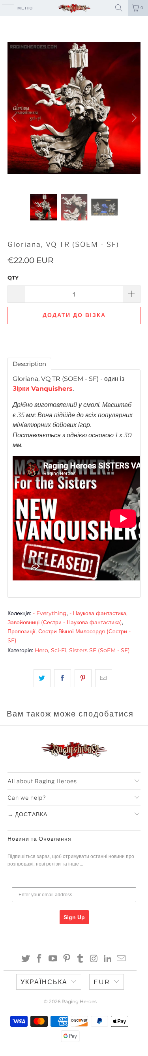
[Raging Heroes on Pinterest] (67, 959)
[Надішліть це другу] (103, 678)
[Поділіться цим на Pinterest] (83, 678)
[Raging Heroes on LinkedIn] (108, 959)
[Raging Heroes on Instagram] (94, 959)
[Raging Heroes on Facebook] (39, 959)
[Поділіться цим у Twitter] (42, 678)
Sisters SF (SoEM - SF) (99, 650)
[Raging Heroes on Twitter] (26, 959)
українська (44, 982)
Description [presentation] (29, 364)
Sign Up (74, 917)
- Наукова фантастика (97, 613)
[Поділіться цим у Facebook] (62, 678)
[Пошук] (118, 8)
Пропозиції (21, 631)
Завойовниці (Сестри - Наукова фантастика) (64, 622)
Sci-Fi (58, 650)
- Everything (50, 613)
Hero (41, 650)
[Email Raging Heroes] (121, 959)
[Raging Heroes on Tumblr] (80, 959)
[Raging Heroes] (74, 8)
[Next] (133, 118)
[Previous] (15, 118)
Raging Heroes (79, 1001)
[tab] (29, 364)
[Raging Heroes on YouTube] (53, 959)
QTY (13, 277)
